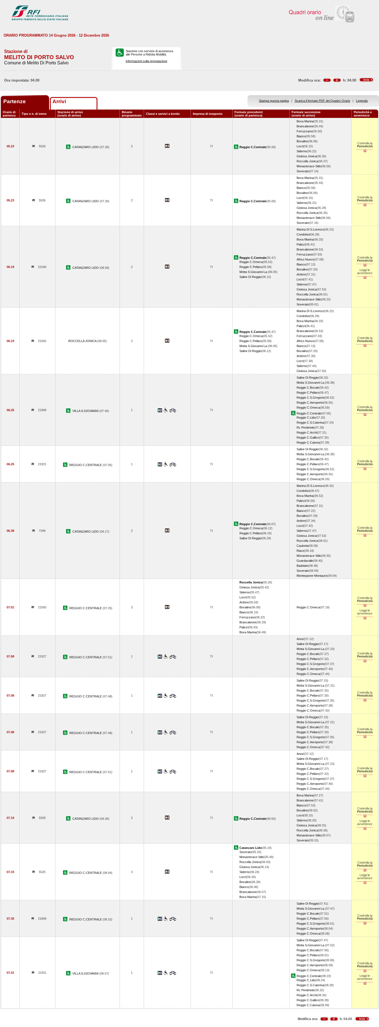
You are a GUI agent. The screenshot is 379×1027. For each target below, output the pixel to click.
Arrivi (59, 101)
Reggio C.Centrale (309, 413)
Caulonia (302, 545)
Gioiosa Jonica (307, 156)
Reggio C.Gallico (308, 437)
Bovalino (302, 141)
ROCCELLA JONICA (82, 341)
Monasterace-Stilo (309, 166)
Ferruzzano (304, 131)
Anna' (300, 639)
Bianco (301, 136)
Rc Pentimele (305, 427)
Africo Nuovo (305, 259)
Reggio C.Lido (306, 417)
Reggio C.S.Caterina (310, 422)
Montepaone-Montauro (312, 575)
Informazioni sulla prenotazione (146, 61)
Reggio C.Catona (308, 442)
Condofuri (303, 234)
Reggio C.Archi (307, 432)
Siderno (302, 151)
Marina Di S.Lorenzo (310, 229)
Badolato (302, 565)
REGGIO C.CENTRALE (86, 465)
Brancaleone (305, 126)
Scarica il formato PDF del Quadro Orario (322, 100)
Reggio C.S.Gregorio (311, 397)
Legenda (362, 100)
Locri (300, 146)
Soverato (303, 171)
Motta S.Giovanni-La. (253, 272)
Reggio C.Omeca (251, 262)
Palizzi (301, 244)
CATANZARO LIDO (86, 147)
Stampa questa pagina (274, 100)
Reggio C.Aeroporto (310, 402)
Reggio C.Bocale (308, 387)
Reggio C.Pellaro (250, 267)
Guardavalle (305, 560)
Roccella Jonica (307, 161)
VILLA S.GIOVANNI (85, 411)
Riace (300, 550)
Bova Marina (305, 121)
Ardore (301, 274)
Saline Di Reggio (250, 277)
